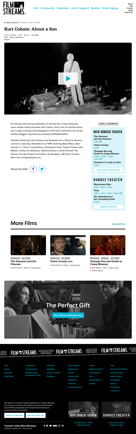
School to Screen (53, 372)
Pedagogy (51, 376)
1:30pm (96, 187)
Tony (96, 190)
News (131, 10)
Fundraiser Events (75, 387)
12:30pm (97, 156)
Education (63, 8)
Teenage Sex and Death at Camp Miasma (106, 152)
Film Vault (8, 372)
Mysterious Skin (102, 184)
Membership (73, 369)
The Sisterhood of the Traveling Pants (104, 198)
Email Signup (110, 8)
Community (47, 8)
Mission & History (96, 369)
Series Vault (9, 376)
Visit (131, 6)
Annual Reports (95, 380)
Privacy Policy (27, 428)
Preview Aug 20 (97, 270)
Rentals (95, 8)
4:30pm (110, 156)
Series (6, 369)
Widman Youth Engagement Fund (33, 373)
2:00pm (104, 156)
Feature (92, 383)
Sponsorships (73, 376)
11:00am (96, 165)
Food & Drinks (116, 376)
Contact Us (114, 391)
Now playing (35, 268)
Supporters (72, 380)
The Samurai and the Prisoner (103, 137)
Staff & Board (94, 372)
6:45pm (109, 187)
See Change (26, 258)
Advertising (115, 387)
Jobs (91, 376)
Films (6, 365)
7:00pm (96, 159)
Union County (101, 145)
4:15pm (102, 187)
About (130, 4)
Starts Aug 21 (114, 268)
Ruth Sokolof (12, 22)
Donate (130, 8)
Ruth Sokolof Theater (119, 369)
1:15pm (103, 193)
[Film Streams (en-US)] (15, 8)
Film (35, 8)
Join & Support (80, 8)
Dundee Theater (116, 372)
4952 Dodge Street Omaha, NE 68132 (116, 423)
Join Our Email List (35, 415)
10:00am (97, 202)
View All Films (118, 224)
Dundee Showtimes (108, 207)
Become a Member (14, 415)
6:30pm (116, 193)
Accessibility (115, 380)
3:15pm (96, 148)
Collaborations (31, 369)
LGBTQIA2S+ (105, 258)
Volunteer (72, 383)
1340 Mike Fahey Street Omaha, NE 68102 (83, 423)
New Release (15, 258)
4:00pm (109, 193)
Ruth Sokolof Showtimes (108, 170)
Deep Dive (51, 369)
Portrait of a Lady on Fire (107, 162)
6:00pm (96, 141)
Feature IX (129, 12)
